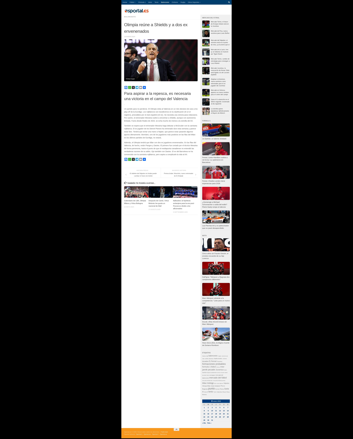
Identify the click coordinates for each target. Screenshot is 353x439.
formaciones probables (214, 364)
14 (228, 411)
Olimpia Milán (206, 386)
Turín (214, 392)
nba (215, 383)
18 (216, 414)
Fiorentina (219, 361)
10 (212, 411)
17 (212, 414)
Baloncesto (165, 2)
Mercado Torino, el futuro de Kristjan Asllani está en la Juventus (220, 24)
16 (208, 414)
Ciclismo (175, 2)
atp (207, 356)
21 (228, 414)
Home (125, 2)
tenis (210, 391)
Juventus (220, 370)
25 (216, 417)
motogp (210, 383)
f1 (210, 361)
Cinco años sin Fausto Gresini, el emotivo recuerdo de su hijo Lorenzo (215, 256)
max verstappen (211, 375)
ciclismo (225, 358)
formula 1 (206, 367)
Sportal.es (163, 434)
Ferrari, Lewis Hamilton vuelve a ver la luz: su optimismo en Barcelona (215, 160)
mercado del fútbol (218, 378)
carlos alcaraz (209, 358)
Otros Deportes (193, 2)
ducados (205, 361)
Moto (150, 2)
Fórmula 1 (142, 2)
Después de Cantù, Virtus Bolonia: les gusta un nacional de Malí (159, 203)
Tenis (156, 2)
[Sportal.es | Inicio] (136, 11)
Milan (204, 383)
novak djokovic (219, 383)
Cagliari (219, 356)
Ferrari (213, 361)
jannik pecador (208, 370)
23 (208, 417)
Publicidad (164, 432)
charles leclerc (218, 358)
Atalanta (204, 356)
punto (211, 388)
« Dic (204, 423)
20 (224, 414)
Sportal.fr (155, 434)
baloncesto (130, 17)
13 (224, 411)
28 (228, 417)
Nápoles (226, 383)
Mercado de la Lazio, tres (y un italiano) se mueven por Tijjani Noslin (219, 52)
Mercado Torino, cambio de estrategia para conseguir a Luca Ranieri (220, 61)
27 (224, 417)
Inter (222, 367)
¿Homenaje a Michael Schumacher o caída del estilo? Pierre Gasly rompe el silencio (214, 204)
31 (212, 420)
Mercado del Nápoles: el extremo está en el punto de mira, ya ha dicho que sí (220, 42)
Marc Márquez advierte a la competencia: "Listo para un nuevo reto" (216, 300)
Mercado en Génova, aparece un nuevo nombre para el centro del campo (220, 92)
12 (220, 411)
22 (204, 417)
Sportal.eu (147, 434)
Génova (218, 367)
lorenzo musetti (220, 372)
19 (220, 414)
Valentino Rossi (221, 392)
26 (220, 417)
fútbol (213, 367)
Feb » (209, 423)
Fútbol (132, 2)
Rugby (183, 2)
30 (208, 420)
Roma (222, 389)
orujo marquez (215, 386)
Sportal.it (139, 434)
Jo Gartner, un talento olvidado (214, 139)
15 (204, 414)
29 (204, 420)
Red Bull (217, 389)
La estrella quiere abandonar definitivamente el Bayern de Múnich (220, 111)
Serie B (206, 392)
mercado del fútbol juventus (219, 380)
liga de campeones (212, 372)
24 (212, 417)
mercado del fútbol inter (207, 380)
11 (216, 411)
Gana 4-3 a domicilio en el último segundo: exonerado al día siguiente (220, 102)
